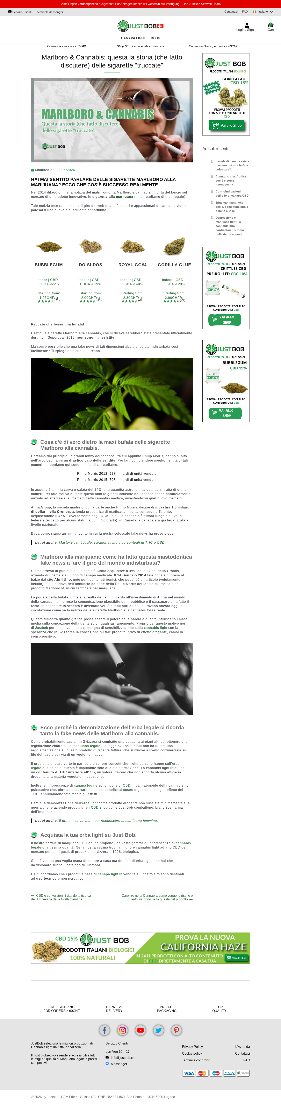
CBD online (89, 843)
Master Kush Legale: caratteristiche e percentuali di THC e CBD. (112, 542)
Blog (155, 38)
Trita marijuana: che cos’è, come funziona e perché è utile (232, 206)
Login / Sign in (246, 29)
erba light (90, 803)
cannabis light (155, 628)
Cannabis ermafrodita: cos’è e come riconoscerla (231, 180)
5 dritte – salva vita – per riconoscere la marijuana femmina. (108, 820)
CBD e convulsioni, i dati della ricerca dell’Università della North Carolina (61, 897)
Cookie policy (192, 1053)
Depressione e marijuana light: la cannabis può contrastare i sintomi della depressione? (230, 225)
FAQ (245, 11)
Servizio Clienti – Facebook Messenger (37, 12)
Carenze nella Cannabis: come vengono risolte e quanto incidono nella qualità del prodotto (157, 897)
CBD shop (99, 807)
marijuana (124, 196)
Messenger (119, 1064)
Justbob (41, 628)
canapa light (108, 874)
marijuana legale (86, 746)
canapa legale (86, 785)
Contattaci (231, 11)
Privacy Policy (192, 1046)
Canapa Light (133, 38)
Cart (271, 26)
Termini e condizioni (196, 1060)
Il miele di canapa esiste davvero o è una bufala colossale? (232, 165)
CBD (127, 785)
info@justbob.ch (123, 1058)
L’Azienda (242, 1046)
